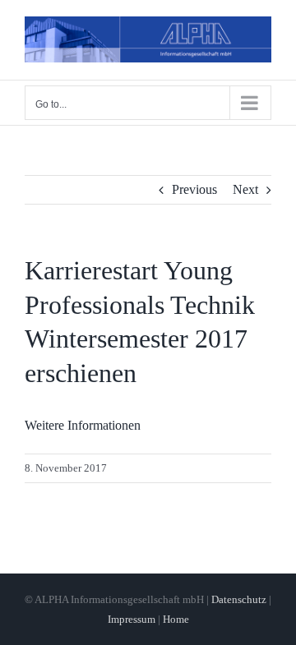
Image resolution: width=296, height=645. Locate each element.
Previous (194, 189)
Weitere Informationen (83, 425)
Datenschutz (238, 599)
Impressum (131, 619)
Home (176, 619)
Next (245, 189)
